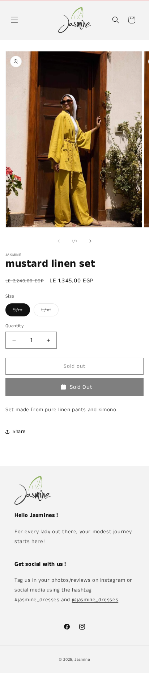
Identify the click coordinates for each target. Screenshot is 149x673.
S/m (21, 311)
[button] (14, 20)
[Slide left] (59, 241)
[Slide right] (90, 241)
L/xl (50, 311)
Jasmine (82, 660)
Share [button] (19, 431)
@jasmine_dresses (95, 599)
